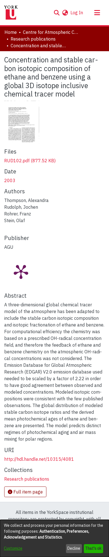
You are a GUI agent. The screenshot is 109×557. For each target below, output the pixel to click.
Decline (73, 548)
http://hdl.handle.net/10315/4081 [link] (39, 459)
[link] (30, 160)
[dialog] (54, 538)
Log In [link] (77, 12)
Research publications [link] (33, 39)
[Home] (11, 13)
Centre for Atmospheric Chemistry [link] (51, 32)
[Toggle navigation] (97, 12)
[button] (56, 12)
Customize (13, 548)
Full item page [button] (27, 492)
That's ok (93, 548)
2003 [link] (9, 180)
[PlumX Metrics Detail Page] (21, 271)
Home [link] (10, 32)
